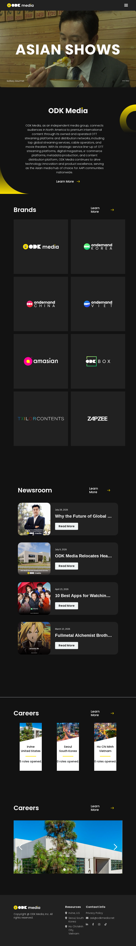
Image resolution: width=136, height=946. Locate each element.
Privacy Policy (94, 913)
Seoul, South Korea (74, 919)
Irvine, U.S (72, 913)
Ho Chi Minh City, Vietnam (74, 930)
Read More (67, 526)
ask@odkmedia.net (100, 918)
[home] (20, 5)
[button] (126, 5)
